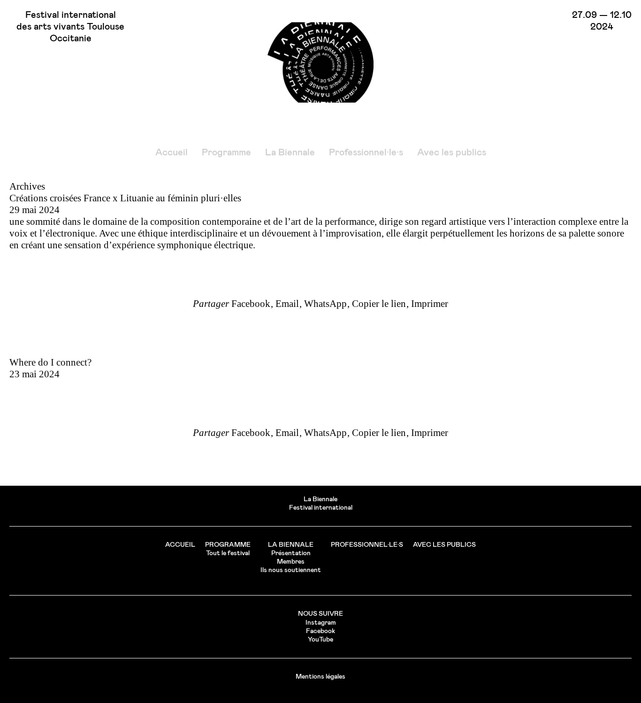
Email (287, 303)
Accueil (171, 152)
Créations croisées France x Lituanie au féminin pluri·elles (125, 198)
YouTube (320, 639)
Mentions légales (320, 676)
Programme (226, 152)
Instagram (320, 622)
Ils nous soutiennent (290, 570)
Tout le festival (228, 553)
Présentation (291, 553)
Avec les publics (451, 152)
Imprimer (429, 303)
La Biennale (290, 152)
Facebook (250, 303)
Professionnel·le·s (366, 152)
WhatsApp (325, 303)
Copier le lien (379, 303)
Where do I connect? (50, 362)
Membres (291, 561)
